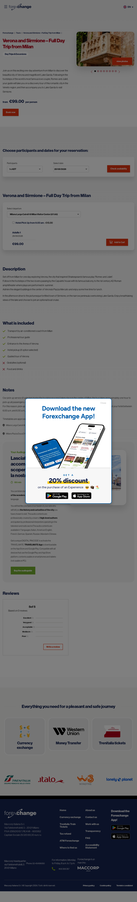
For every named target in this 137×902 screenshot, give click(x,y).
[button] (104, 403)
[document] (68, 451)
